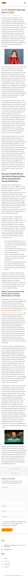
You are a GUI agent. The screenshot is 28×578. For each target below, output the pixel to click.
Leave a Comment (6, 15)
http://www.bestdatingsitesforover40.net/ (12, 312)
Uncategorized (16, 15)
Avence (21, 575)
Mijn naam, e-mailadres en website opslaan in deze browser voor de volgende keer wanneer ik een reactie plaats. (14, 523)
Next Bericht (14, 473)
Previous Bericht (14, 469)
